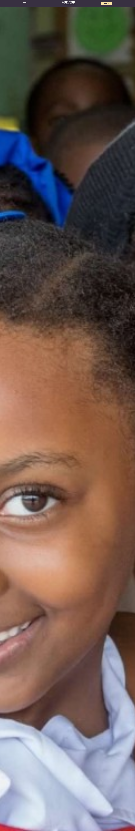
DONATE (106, 3)
